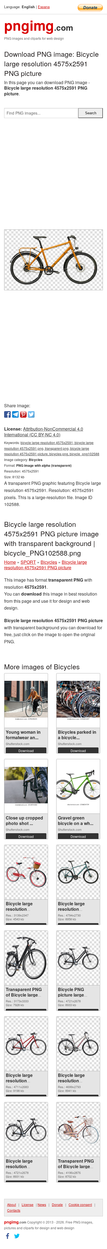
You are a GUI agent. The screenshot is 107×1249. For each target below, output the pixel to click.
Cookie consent (80, 1204)
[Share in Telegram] (15, 414)
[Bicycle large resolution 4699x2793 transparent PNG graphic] (78, 1043)
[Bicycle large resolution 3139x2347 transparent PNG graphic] (26, 872)
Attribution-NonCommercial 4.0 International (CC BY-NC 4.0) (43, 432)
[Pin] (23, 414)
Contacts (13, 1210)
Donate (57, 1204)
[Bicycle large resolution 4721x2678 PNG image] (26, 1129)
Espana (44, 6)
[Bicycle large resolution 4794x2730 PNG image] (78, 872)
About (11, 1204)
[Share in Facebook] (7, 414)
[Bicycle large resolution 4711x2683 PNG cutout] (26, 1043)
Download (26, 750)
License (27, 1204)
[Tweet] (31, 414)
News (42, 1204)
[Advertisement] (53, 176)
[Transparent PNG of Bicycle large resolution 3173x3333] (26, 958)
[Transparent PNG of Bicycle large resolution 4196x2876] (78, 1129)
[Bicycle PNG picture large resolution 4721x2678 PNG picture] (78, 957)
